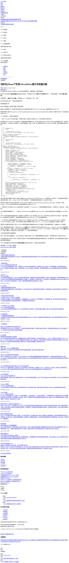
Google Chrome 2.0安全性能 (10, 348)
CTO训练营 (18, 503)
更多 (7, 469)
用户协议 (5, 517)
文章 (2, 24)
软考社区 (3, 8)
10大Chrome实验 (7, 385)
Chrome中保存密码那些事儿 (10, 354)
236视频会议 (62, 540)
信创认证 (12, 21)
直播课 (15, 19)
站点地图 (5, 513)
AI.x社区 (23, 500)
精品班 (2, 6)
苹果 (9, 453)
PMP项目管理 (29, 21)
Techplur (14, 497)
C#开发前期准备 (7, 315)
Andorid (10, 443)
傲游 (2, 423)
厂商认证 (21, 21)
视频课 (2, 19)
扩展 (7, 374)
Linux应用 (3, 305)
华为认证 (17, 21)
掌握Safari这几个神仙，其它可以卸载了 (14, 445)
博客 (2, 3)
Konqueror (3, 274)
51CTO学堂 (6, 503)
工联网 (53, 540)
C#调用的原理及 (8, 287)
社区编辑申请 (4, 78)
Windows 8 (3, 384)
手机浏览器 (6, 443)
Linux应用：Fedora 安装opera (10, 297)
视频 (4, 68)
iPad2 (4, 276)
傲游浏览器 (3, 346)
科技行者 (24, 540)
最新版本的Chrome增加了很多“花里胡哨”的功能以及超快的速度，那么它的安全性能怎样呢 (22, 349)
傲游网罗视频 (6, 413)
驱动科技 (20, 540)
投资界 (11, 541)
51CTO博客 (6, 500)
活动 (4, 74)
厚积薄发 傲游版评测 (9, 336)
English (4, 516)
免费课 (2, 9)
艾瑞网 (32, 540)
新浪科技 (3, 540)
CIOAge (8, 497)
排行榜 (8, 19)
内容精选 (5, 66)
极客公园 (57, 540)
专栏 (10, 24)
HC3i (11, 497)
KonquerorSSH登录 (9, 264)
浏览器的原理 (10, 295)
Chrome (2, 392)
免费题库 (35, 21)
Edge (2, 335)
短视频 (11, 19)
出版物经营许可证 (9, 534)
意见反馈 (5, 514)
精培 (10, 503)
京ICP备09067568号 (9, 526)
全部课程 (3, 21)
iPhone (2, 247)
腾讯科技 (7, 540)
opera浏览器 (11, 305)
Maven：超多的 (7, 394)
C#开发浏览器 (4, 314)
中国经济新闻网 (45, 540)
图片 (11, 247)
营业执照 (3, 534)
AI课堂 (2, 14)
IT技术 (24, 21)
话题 (4, 69)
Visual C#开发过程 (7, 307)
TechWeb (28, 540)
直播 (12, 24)
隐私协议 (5, 519)
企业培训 (3, 11)
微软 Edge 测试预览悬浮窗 (11, 326)
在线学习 (3, 22)
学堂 (2, 4)
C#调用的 (8, 255)
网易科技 (11, 540)
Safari (2, 374)
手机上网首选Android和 (9, 435)
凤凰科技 (15, 540)
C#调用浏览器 (4, 263)
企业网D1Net (7, 541)
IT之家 (50, 540)
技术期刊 (5, 73)
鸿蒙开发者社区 (4, 12)
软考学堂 (19, 19)
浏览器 (14, 247)
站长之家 (36, 540)
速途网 (39, 540)
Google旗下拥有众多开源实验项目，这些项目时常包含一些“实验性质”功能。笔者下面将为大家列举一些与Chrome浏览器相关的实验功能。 (33, 387)
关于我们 (5, 510)
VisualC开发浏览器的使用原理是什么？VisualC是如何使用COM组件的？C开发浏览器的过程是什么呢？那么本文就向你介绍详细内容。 (33, 309)
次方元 (14, 541)
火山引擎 (18, 541)
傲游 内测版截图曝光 (9, 425)
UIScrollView (7, 247)
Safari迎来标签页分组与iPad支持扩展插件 (15, 366)
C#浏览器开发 (4, 323)
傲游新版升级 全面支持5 (11, 403)
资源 (4, 24)
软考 (9, 21)
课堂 (8, 24)
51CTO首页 (3, 1)
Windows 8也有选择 (8, 375)
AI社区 (5, 71)
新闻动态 (5, 511)
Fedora (6, 305)
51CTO (5, 497)
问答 (6, 24)
